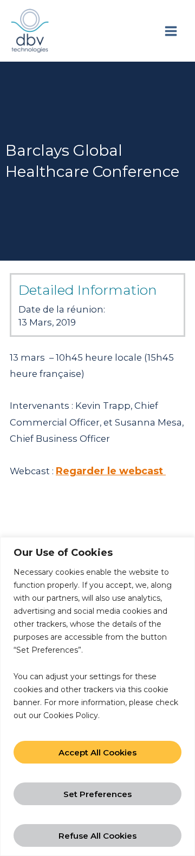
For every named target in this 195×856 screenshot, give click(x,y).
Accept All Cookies (97, 752)
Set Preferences (97, 794)
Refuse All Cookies (97, 836)
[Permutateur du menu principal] (170, 30)
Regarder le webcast (111, 471)
